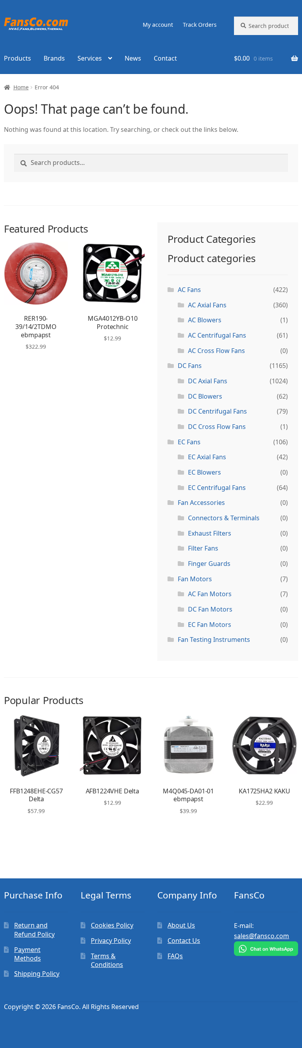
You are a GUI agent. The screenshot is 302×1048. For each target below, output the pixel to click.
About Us (181, 925)
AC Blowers (204, 320)
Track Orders (200, 24)
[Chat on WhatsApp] (266, 948)
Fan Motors (195, 579)
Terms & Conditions (107, 960)
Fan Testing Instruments (214, 639)
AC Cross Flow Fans (216, 350)
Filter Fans (203, 548)
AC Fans (189, 289)
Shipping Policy (36, 973)
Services (89, 58)
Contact (165, 58)
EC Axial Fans (207, 457)
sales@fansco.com (261, 936)
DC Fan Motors (210, 609)
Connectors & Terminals (224, 518)
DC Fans (190, 365)
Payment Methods (27, 954)
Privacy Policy (111, 940)
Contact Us (184, 940)
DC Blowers (205, 396)
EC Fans (189, 442)
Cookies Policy (112, 925)
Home (21, 87)
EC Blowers (204, 472)
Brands (54, 58)
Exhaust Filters (209, 533)
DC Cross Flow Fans (217, 426)
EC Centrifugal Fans (217, 487)
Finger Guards (209, 563)
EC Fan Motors (209, 624)
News (133, 58)
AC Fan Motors (210, 594)
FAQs (175, 956)
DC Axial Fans (207, 381)
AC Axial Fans (207, 305)
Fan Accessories (201, 502)
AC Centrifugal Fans (217, 335)
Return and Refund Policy (34, 930)
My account (158, 24)
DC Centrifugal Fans (217, 411)
